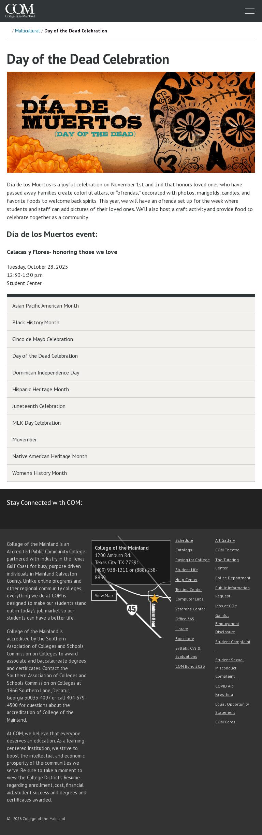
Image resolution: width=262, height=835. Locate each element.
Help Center (186, 579)
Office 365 (184, 618)
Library (181, 628)
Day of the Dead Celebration (45, 355)
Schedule (184, 540)
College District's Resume (53, 777)
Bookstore (184, 638)
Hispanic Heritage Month (40, 389)
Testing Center (188, 589)
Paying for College (192, 559)
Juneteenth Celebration (39, 405)
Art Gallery (225, 540)
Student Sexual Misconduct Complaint (229, 668)
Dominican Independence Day (45, 372)
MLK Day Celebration (36, 422)
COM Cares (225, 721)
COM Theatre (227, 549)
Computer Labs (189, 599)
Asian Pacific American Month (45, 305)
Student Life (186, 569)
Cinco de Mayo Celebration (42, 339)
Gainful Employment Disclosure (227, 623)
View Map (104, 595)
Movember (24, 439)
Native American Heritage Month (49, 456)
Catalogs (183, 549)
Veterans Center (190, 608)
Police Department (232, 577)
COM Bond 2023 (190, 666)
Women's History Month (39, 472)
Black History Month (35, 322)
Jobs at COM (226, 605)
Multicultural (27, 31)
